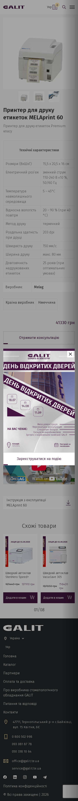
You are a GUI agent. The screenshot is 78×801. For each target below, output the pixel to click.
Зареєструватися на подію (39, 459)
